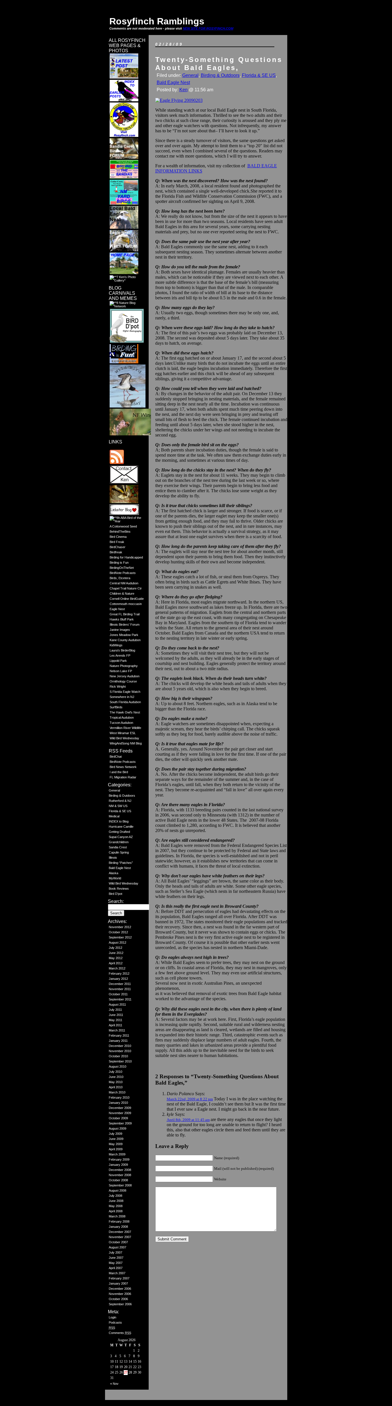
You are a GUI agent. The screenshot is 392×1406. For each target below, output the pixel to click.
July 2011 (115, 1009)
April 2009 (116, 1149)
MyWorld (115, 878)
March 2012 (117, 968)
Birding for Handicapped (126, 557)
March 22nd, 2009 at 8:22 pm (190, 1099)
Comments (120, 1333)
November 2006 (120, 1294)
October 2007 (118, 1242)
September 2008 (120, 1185)
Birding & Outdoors (122, 795)
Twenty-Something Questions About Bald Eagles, (218, 63)
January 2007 (118, 1283)
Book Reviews (119, 888)
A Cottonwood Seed (123, 526)
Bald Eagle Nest (120, 868)
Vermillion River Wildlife (125, 728)
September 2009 (120, 1123)
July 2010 (115, 1071)
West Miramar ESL (123, 733)
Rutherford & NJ (120, 800)
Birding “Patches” (121, 862)
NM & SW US (118, 806)
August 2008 (117, 1190)
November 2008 (120, 1175)
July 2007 (115, 1252)
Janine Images (120, 629)
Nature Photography (124, 666)
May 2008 (116, 1206)
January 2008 (118, 1226)
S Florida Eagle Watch (125, 691)
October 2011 (118, 994)
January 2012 (118, 978)
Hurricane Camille (121, 826)
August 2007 (117, 1247)
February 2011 (119, 1035)
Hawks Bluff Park (122, 619)
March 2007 (117, 1273)
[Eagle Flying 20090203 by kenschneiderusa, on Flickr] (179, 100)
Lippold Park (118, 660)
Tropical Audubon (122, 717)
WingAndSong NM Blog (126, 743)
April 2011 (115, 1025)
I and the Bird (119, 772)
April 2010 (116, 1087)
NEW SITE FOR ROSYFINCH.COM (208, 28)
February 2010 (119, 1097)
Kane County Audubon (125, 640)
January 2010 (118, 1102)
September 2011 (120, 999)
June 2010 (116, 1077)
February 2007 (119, 1278)
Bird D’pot (115, 893)
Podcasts (115, 1322)
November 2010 (120, 1051)
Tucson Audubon (121, 722)
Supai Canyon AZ (121, 837)
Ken (183, 89)
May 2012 (116, 958)
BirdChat (116, 756)
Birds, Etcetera (120, 578)
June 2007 (116, 1257)
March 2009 (117, 1154)
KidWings (116, 645)
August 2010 (117, 1066)
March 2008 (117, 1216)
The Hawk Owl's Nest (125, 712)
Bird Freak (117, 542)
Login (112, 1317)
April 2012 (116, 963)
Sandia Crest (118, 847)
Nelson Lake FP (121, 671)
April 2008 (116, 1211)
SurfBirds (116, 707)
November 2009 (120, 1113)
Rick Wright (118, 686)
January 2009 (118, 1164)
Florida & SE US (120, 811)
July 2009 (115, 1133)
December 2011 (120, 984)
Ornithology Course (123, 681)
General (114, 790)
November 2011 (120, 989)
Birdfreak (116, 552)
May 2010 (116, 1082)
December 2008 (120, 1170)
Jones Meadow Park (124, 635)
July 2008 (115, 1195)
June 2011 (116, 1015)
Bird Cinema (118, 536)
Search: (116, 901)
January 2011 (118, 1040)
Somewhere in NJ (122, 697)
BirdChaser (117, 547)
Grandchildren (119, 842)
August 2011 (117, 1004)
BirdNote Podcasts (123, 573)
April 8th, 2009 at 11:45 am (188, 1120)
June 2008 (116, 1201)
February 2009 (119, 1159)
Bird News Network (123, 767)
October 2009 (118, 1118)
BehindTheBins (120, 531)
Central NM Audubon (124, 583)
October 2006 (118, 1299)
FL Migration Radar (123, 777)
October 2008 (118, 1180)
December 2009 (120, 1108)
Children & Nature (122, 593)
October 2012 (118, 932)
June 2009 (116, 1139)
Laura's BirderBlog (122, 650)
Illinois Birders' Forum (124, 624)
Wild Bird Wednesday (124, 738)
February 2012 (119, 973)
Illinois (113, 857)
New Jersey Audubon (124, 676)
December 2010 (120, 1046)
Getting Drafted (119, 831)
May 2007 (116, 1263)
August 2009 (117, 1128)
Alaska (113, 873)
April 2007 (116, 1268)
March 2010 (117, 1092)
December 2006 (120, 1288)
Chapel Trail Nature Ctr (126, 588)
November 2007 (120, 1237)
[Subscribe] (117, 463)
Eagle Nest (117, 609)
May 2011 (115, 1020)
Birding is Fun (119, 562)
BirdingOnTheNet (122, 567)
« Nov (114, 1383)
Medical (114, 816)
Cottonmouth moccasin (126, 604)
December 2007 (120, 1232)
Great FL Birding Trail (124, 614)
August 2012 (117, 942)
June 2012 (116, 953)
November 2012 (120, 927)
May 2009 (116, 1144)
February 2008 (119, 1221)
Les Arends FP (120, 655)
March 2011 (117, 1030)
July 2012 (115, 947)
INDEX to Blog (119, 821)
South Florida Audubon (125, 702)
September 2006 (120, 1304)
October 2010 (118, 1056)
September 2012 (120, 937)
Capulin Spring (119, 852)
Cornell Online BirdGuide (127, 598)
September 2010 (120, 1061)
